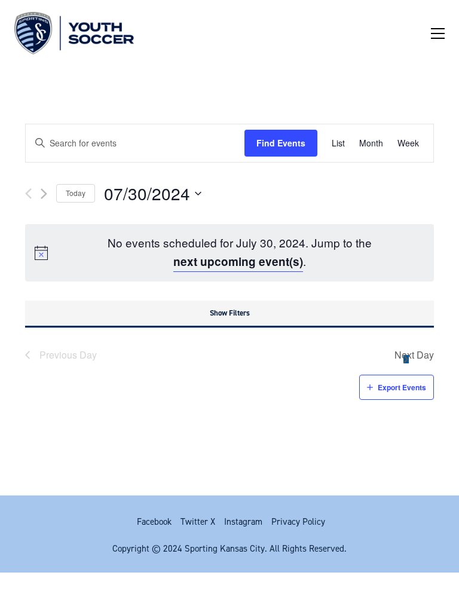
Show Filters (230, 313)
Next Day (414, 355)
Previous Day (68, 355)
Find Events (280, 143)
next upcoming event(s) (238, 261)
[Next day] (44, 193)
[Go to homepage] (74, 33)
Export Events (402, 387)
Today (75, 193)
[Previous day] (28, 193)
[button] (438, 33)
